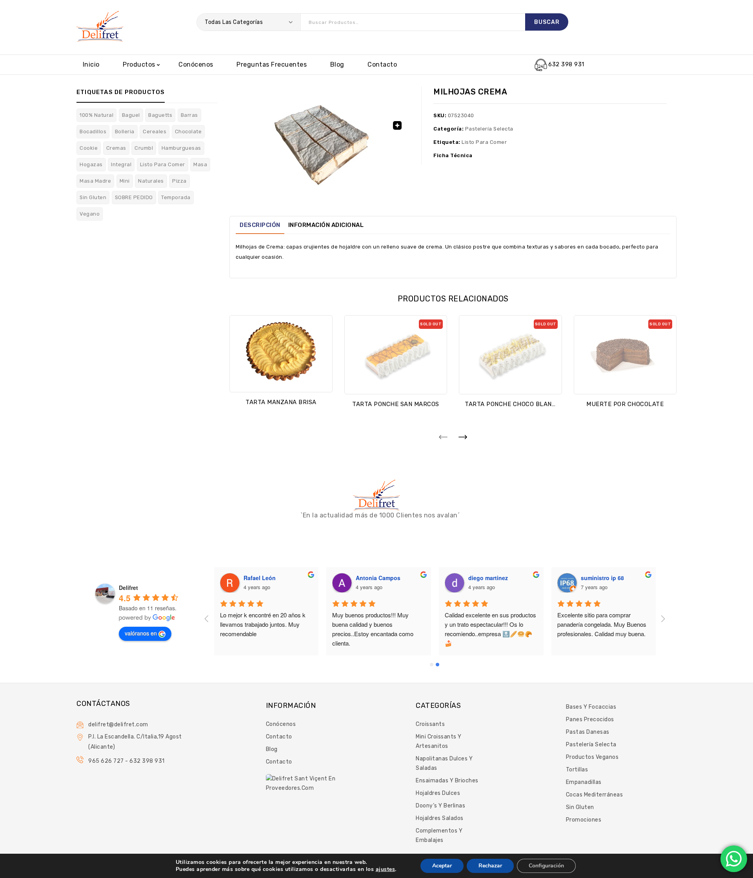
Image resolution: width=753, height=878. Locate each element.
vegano (90, 214)
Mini (125, 181)
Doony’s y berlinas (440, 805)
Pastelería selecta (489, 129)
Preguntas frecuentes (271, 64)
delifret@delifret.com (118, 724)
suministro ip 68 (602, 578)
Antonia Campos (378, 578)
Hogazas (91, 164)
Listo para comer (162, 164)
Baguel (131, 115)
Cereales (154, 131)
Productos (139, 64)
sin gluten (93, 197)
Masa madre (95, 181)
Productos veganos (592, 757)
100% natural (96, 115)
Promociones (584, 819)
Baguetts (160, 115)
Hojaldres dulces (438, 793)
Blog (337, 64)
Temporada (176, 197)
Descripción (260, 225)
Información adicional (326, 225)
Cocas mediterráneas (594, 794)
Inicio (91, 64)
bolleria (125, 131)
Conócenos (195, 64)
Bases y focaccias (591, 707)
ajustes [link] (385, 869)
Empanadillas (584, 782)
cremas (116, 148)
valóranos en (141, 633)
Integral (121, 164)
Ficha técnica (453, 155)
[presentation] (443, 437)
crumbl (144, 148)
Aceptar (442, 865)
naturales (151, 181)
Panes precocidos (590, 719)
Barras (189, 115)
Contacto (382, 64)
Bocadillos (93, 131)
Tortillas (577, 769)
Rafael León (260, 578)
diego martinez (488, 578)
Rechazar (490, 865)
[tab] (260, 225)
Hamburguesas (181, 148)
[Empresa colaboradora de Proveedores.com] (302, 783)
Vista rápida (281, 380)
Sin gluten (580, 807)
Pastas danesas (587, 732)
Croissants (430, 724)
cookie (89, 148)
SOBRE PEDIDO (134, 197)
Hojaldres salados (440, 818)
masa (200, 164)
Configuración (546, 865)
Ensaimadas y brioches (447, 780)
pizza (179, 181)
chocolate (188, 131)
